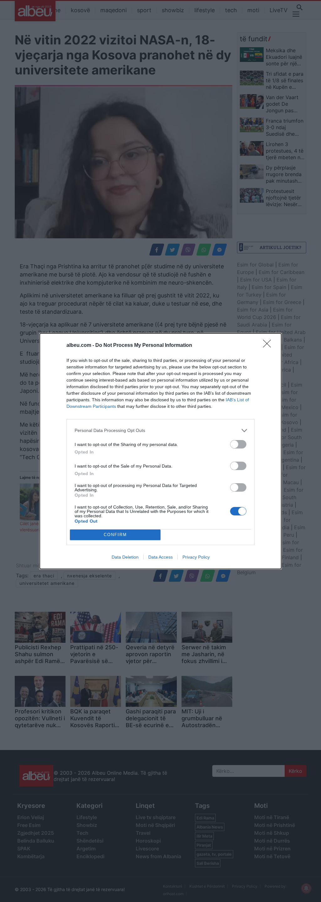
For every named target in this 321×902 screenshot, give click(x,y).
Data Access (160, 557)
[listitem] (160, 430)
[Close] (269, 346)
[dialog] (160, 451)
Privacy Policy (196, 557)
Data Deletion (125, 557)
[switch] (238, 444)
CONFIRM (115, 534)
